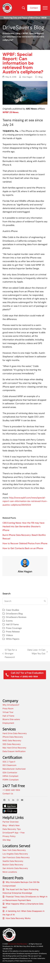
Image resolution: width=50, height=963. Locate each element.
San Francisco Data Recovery (16, 857)
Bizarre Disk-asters (11, 719)
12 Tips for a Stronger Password (10, 653)
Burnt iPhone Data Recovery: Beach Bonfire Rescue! (24, 537)
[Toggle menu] (45, 7)
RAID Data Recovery (12, 740)
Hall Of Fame (12, 624)
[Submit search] (45, 601)
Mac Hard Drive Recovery (14, 747)
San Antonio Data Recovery (15, 868)
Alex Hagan (27, 77)
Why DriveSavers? (11, 705)
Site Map (7, 840)
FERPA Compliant (11, 779)
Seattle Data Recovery (13, 861)
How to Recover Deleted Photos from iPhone (25, 543)
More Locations (10, 872)
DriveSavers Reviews (16, 617)
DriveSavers (8, 33)
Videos (9, 635)
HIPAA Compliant (10, 776)
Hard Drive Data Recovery (15, 733)
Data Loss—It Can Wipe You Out (35, 651)
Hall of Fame (8, 716)
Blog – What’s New (11, 825)
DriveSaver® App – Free (14, 832)
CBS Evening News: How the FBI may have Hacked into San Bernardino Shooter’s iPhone (23, 526)
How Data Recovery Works (18, 918)
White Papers (12, 638)
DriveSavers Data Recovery (17, 944)
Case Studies (12, 610)
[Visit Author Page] (25, 562)
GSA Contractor (10, 772)
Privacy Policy (9, 836)
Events (9, 620)
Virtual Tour (8, 712)
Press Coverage (14, 628)
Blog (18, 33)
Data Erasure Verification (14, 751)
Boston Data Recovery (13, 864)
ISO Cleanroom (9, 765)
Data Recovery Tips (12, 829)
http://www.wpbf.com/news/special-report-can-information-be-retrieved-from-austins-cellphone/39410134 (25, 501)
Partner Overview (11, 822)
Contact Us (8, 793)
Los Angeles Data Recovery (15, 854)
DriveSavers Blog (14, 613)
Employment (8, 723)
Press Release (13, 631)
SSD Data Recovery (12, 744)
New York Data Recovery (14, 850)
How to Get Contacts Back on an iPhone (23, 548)
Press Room (8, 708)
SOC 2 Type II (9, 761)
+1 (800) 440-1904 (11, 790)
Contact (34, 7)
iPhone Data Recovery (13, 737)
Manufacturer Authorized (14, 769)
